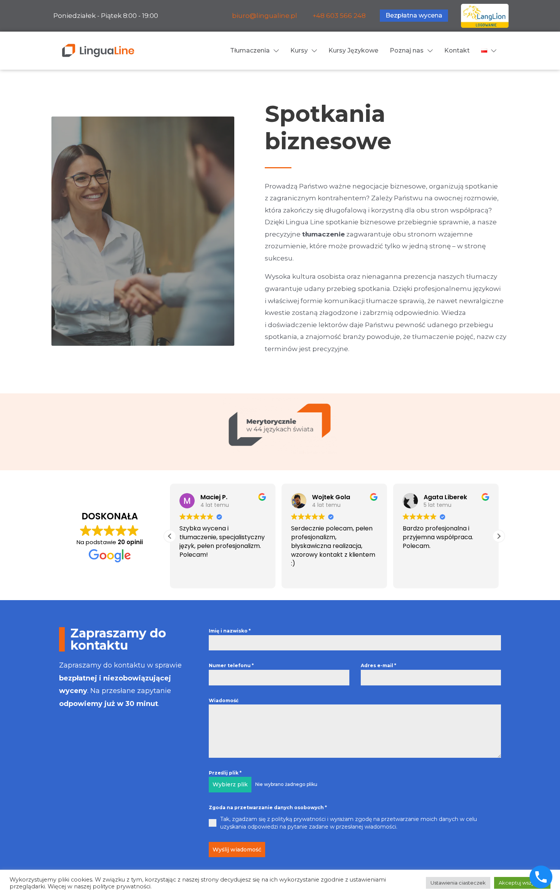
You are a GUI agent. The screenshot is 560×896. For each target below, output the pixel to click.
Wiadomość (223, 700)
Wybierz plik (230, 784)
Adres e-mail (378, 665)
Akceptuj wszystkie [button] (522, 883)
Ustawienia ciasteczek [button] (458, 883)
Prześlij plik (225, 773)
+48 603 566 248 (339, 15)
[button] (498, 536)
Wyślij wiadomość (237, 849)
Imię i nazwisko (230, 631)
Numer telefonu (231, 665)
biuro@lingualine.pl (264, 15)
